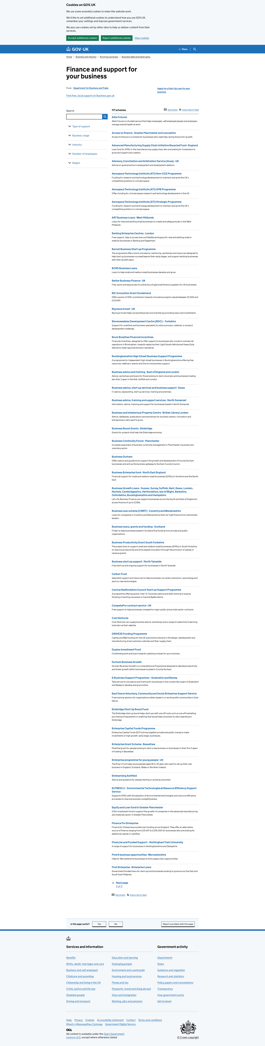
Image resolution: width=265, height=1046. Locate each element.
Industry (77, 144)
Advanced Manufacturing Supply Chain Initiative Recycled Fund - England (155, 145)
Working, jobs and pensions (127, 1001)
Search (80, 110)
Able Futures (119, 117)
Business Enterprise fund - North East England (139, 472)
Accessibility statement (110, 1020)
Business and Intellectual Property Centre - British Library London (150, 412)
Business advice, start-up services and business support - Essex (148, 387)
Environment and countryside (128, 970)
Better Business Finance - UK (128, 280)
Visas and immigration (124, 995)
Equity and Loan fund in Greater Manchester (137, 807)
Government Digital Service (120, 1024)
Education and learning (125, 957)
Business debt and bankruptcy (136, 56)
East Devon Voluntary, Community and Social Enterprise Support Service (154, 693)
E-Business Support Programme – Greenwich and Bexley (144, 677)
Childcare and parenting (80, 976)
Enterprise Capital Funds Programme (133, 728)
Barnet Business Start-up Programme (134, 249)
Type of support (81, 126)
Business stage (80, 135)
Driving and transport (78, 1001)
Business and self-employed (82, 970)
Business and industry (86, 56)
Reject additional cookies (117, 38)
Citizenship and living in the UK (83, 982)
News (160, 963)
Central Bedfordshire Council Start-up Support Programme (146, 589)
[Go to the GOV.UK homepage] (77, 49)
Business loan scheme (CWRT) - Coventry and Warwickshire (146, 510)
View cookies (142, 38)
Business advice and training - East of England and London (145, 372)
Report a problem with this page (178, 924)
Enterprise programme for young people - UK (137, 760)
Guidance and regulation (171, 970)
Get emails (172, 109)
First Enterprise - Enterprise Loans (131, 867)
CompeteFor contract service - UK (131, 605)
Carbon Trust (119, 574)
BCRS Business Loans (124, 268)
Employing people (122, 963)
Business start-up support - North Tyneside (136, 561)
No (118, 924)
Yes (102, 924)
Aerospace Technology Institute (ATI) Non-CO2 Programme (146, 173)
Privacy (78, 1020)
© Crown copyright (188, 1037)
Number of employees (84, 153)
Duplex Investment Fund (126, 649)
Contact (131, 1020)
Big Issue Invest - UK (123, 308)
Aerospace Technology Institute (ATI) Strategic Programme (146, 201)
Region (76, 163)
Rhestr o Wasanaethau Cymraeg (84, 1024)
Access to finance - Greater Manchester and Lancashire (144, 132)
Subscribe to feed (190, 109)
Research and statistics (170, 976)
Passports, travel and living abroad (131, 988)
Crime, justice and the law (80, 988)
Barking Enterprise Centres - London (133, 233)
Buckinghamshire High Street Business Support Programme (147, 356)
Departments (164, 957)
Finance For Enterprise (125, 823)
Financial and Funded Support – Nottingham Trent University (147, 842)
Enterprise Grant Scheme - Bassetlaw (133, 744)
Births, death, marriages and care (85, 963)
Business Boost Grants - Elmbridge (132, 428)
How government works (170, 995)
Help (69, 1020)
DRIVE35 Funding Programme (129, 633)
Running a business (109, 56)
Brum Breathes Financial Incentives (132, 337)
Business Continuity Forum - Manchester (135, 440)
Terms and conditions (150, 1020)
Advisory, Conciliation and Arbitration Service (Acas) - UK (145, 161)
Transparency (165, 988)
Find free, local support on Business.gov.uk (90, 95)
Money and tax (120, 982)
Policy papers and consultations (175, 982)
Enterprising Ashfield (124, 775)
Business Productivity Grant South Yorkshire (138, 542)
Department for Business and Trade (90, 88)
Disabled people (75, 995)
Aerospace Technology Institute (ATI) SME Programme (144, 189)
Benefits (71, 957)
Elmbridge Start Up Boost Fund (130, 709)
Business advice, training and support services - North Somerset (149, 400)
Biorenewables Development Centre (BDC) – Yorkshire (144, 321)
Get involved (164, 1001)
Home (69, 56)
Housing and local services (127, 976)
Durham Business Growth (127, 662)
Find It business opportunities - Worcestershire (139, 854)
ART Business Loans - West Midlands (133, 217)
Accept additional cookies (82, 38)
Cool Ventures (120, 618)
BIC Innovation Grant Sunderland (131, 293)
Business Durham (122, 456)
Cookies (89, 1020)
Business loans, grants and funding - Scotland (138, 526)
